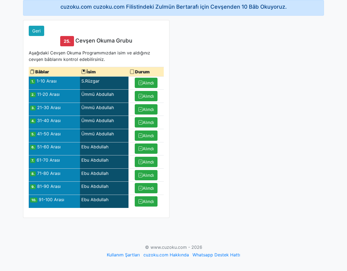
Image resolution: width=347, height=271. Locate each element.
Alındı (148, 83)
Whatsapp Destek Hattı (216, 254)
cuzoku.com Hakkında (166, 254)
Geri (36, 31)
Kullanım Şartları (123, 254)
